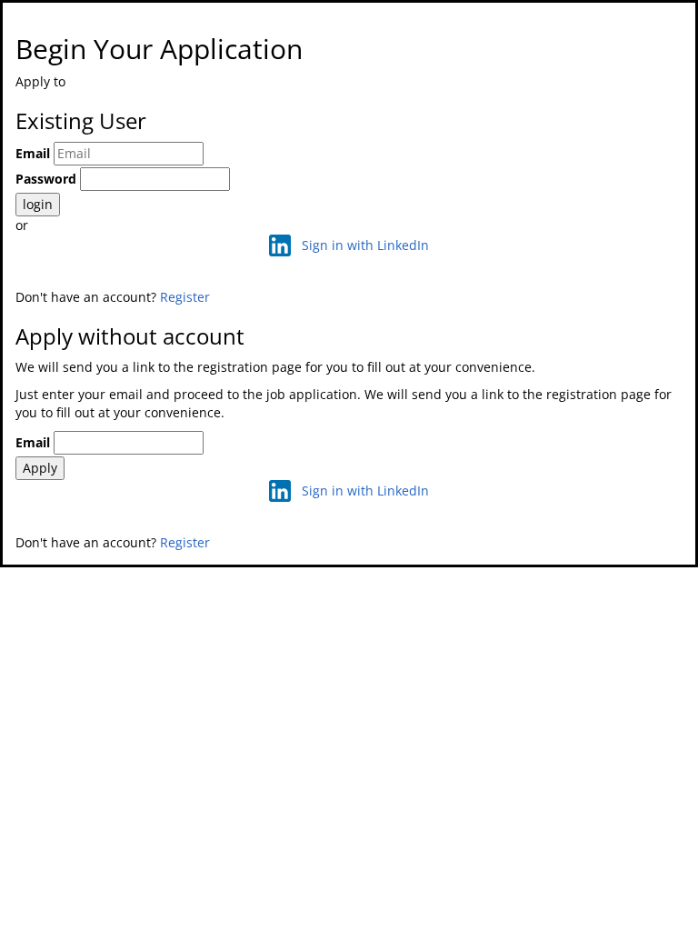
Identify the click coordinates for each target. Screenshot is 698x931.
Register (185, 296)
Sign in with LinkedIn (365, 245)
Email (32, 153)
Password (45, 178)
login (38, 204)
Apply (40, 467)
